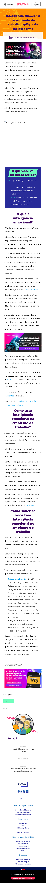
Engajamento (8, 701)
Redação (12, 738)
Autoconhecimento (17, 579)
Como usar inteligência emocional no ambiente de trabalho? (23, 190)
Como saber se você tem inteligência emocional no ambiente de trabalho (24, 201)
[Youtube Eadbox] (24, 792)
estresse (11, 379)
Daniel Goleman (31, 290)
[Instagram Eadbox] (21, 792)
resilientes (9, 396)
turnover (31, 505)
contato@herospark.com (23, 799)
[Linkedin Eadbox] (27, 792)
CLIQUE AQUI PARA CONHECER (23, 878)
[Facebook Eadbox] (18, 792)
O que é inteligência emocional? (24, 180)
